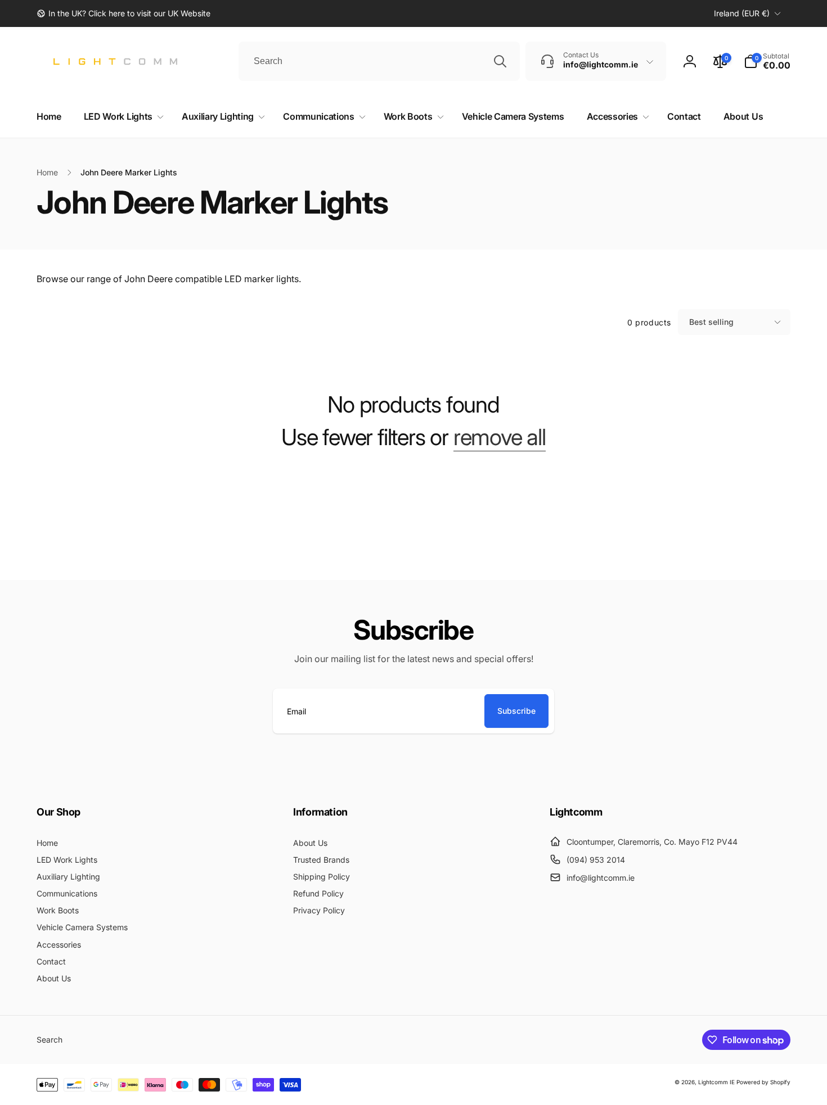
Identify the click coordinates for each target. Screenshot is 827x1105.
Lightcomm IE (716, 1082)
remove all (499, 437)
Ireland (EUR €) (742, 13)
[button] (767, 61)
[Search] (500, 61)
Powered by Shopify (763, 1082)
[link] (123, 13)
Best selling (711, 322)
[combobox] (379, 61)
